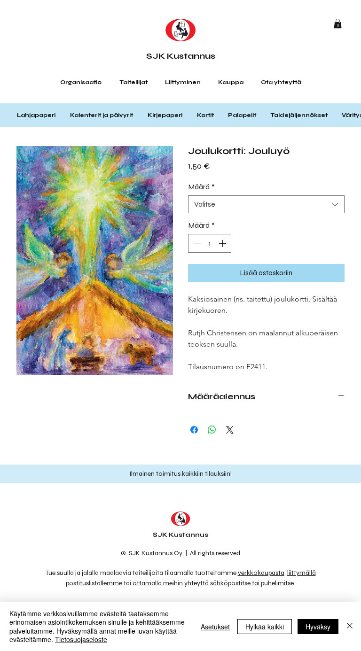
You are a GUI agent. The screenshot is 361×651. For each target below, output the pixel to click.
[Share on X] (229, 429)
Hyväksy (318, 626)
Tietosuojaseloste (81, 639)
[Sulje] (349, 626)
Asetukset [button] (215, 626)
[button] (338, 23)
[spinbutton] (210, 243)
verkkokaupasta (261, 573)
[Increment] (223, 243)
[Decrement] (196, 243)
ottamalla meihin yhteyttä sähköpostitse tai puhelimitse (213, 583)
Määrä (201, 186)
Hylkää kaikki (264, 626)
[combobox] (266, 204)
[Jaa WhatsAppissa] (212, 429)
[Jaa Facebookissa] (194, 429)
